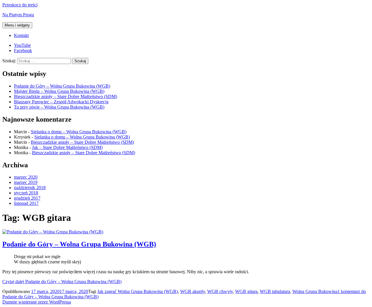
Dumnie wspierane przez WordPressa (36, 301)
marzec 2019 (25, 182)
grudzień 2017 (27, 198)
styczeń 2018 (26, 192)
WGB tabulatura (275, 291)
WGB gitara (246, 291)
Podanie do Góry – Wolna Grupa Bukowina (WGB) (62, 86)
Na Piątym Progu (18, 14)
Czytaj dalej (61, 281)
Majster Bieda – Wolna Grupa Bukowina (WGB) (59, 91)
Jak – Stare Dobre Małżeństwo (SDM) (67, 147)
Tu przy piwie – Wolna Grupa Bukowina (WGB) (59, 106)
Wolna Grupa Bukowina (314, 291)
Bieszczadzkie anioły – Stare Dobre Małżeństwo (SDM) (65, 96)
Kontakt (21, 35)
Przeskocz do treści (19, 4)
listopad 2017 (26, 203)
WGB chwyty (220, 291)
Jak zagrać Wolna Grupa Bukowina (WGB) (137, 291)
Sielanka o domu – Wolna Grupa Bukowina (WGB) (78, 131)
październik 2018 (30, 187)
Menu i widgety (17, 25)
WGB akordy (192, 291)
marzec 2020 (25, 177)
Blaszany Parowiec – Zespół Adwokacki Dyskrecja (61, 101)
